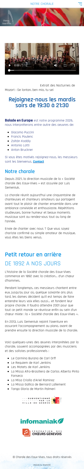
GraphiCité (47, 465)
